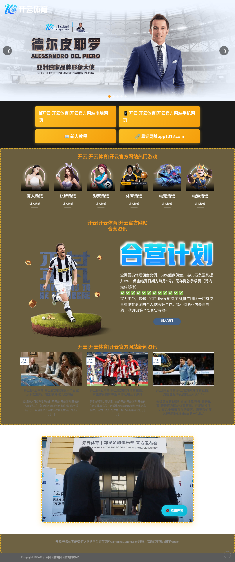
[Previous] (20, 385)
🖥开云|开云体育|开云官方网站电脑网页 (73, 116)
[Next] (214, 385)
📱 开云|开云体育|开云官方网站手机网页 (159, 116)
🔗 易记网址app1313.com (159, 136)
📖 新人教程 (75, 136)
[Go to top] (227, 554)
